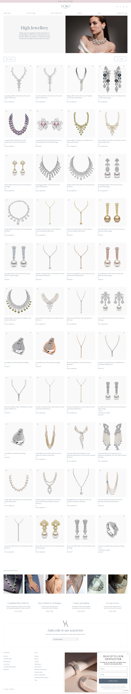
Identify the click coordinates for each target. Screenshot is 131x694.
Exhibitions (6, 669)
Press (36, 680)
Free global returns (65, 1)
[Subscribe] (77, 639)
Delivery (37, 656)
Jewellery (7, 13)
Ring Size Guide (38, 672)
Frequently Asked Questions (41, 677)
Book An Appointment (40, 675)
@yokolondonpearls (11, 570)
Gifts (99, 13)
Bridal (80, 13)
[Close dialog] (128, 654)
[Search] (117, 6)
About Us (6, 656)
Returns (36, 658)
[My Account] (123, 6)
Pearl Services (7, 661)
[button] (126, 6)
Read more (18, 611)
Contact (36, 661)
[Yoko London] (65, 6)
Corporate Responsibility (10, 666)
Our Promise (7, 664)
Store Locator (38, 666)
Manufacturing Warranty (41, 669)
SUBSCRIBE (113, 681)
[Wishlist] (120, 6)
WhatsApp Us (38, 664)
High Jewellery (56, 13)
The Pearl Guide (7, 658)
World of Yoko (122, 13)
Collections (31, 13)
